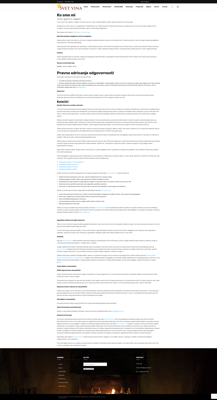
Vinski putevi (63, 397)
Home (86, 7)
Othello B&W (118, 7)
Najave (148, 7)
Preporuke (139, 7)
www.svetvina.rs (80, 87)
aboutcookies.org (84, 212)
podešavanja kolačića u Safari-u (68, 169)
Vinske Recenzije (63, 382)
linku (60, 262)
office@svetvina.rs (118, 311)
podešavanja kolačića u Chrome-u (69, 167)
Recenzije (129, 7)
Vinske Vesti (106, 7)
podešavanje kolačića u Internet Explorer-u (71, 162)
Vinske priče (95, 7)
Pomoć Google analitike (77, 258)
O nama (164, 7)
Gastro (156, 7)
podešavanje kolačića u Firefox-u (68, 164)
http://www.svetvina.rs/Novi (81, 32)
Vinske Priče (62, 379)
